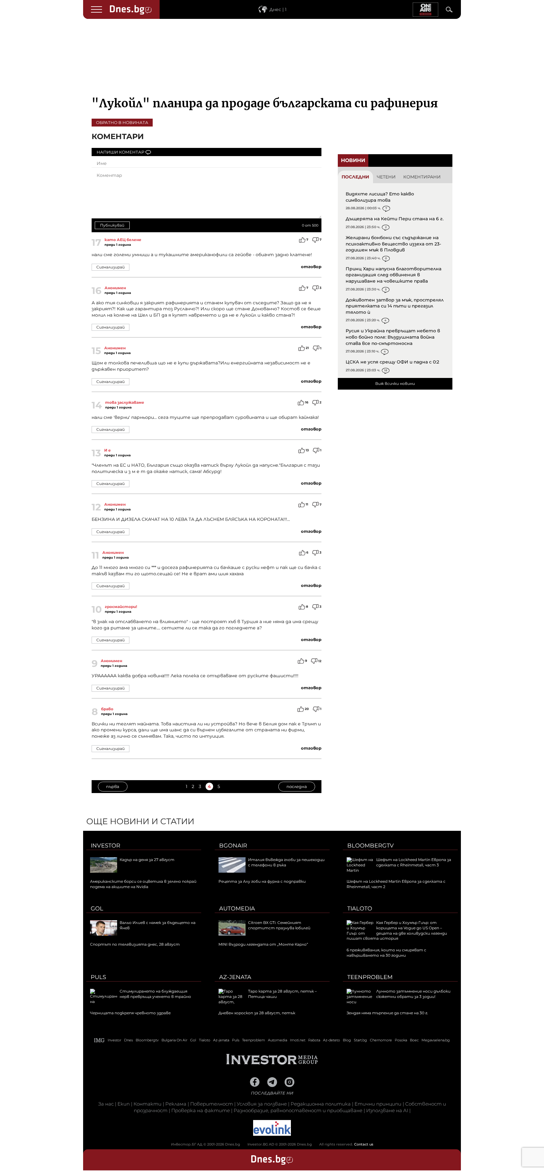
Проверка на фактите (200, 1110)
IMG (99, 1040)
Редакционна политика (321, 1104)
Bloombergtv (370, 845)
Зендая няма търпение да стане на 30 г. (387, 1013)
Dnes (128, 1040)
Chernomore (381, 1040)
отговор (311, 266)
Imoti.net (297, 1040)
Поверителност (211, 1104)
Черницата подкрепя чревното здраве (130, 1013)
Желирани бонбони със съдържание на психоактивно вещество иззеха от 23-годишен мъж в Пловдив (393, 244)
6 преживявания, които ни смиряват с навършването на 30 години (386, 953)
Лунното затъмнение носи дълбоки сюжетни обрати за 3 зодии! (413, 994)
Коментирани (422, 177)
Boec (414, 1040)
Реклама (175, 1104)
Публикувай (112, 225)
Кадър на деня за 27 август (147, 859)
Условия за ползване (262, 1104)
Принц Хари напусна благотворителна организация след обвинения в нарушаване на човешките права (393, 275)
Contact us (363, 1144)
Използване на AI (387, 1110)
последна (296, 786)
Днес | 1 (277, 9)
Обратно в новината (122, 122)
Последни (355, 177)
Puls (98, 977)
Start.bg (360, 1040)
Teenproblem (370, 977)
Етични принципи (377, 1104)
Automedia (237, 908)
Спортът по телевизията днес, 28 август (135, 944)
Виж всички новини (395, 383)
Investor (105, 845)
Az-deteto (331, 1040)
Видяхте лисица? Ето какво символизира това (380, 197)
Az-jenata (235, 977)
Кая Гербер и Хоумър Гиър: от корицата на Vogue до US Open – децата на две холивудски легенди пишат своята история (397, 930)
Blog (347, 1040)
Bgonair (233, 845)
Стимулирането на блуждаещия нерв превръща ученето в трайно (155, 994)
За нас (106, 1104)
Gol (97, 908)
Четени (386, 177)
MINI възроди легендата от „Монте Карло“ (263, 944)
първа (112, 786)
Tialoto (359, 908)
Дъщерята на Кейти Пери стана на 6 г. (395, 219)
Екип (123, 1104)
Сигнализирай (110, 267)
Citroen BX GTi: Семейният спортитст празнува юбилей (279, 925)
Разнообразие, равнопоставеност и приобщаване (298, 1110)
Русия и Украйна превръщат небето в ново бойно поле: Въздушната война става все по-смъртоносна (393, 337)
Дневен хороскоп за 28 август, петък (256, 1013)
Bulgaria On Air (174, 1040)
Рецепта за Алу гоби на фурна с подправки (262, 881)
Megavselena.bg (436, 1040)
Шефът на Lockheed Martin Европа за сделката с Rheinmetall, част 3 (413, 862)
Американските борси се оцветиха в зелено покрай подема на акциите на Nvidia (143, 884)
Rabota (314, 1040)
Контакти (147, 1104)
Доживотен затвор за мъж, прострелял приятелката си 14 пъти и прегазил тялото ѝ (395, 306)
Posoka (401, 1040)
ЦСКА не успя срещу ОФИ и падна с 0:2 (392, 362)
